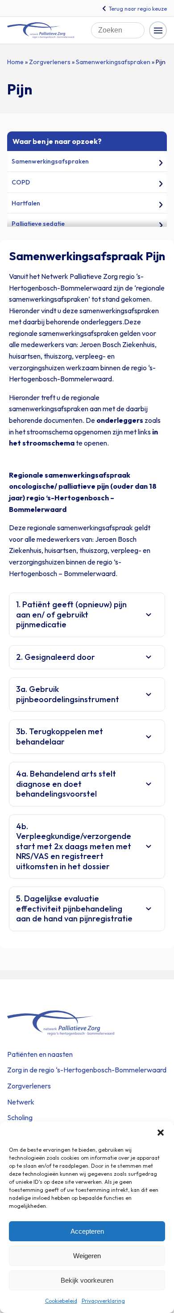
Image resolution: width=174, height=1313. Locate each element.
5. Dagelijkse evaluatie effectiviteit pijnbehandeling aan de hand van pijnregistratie (74, 908)
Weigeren (87, 1256)
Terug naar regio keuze (138, 8)
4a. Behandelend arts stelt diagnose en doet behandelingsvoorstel (66, 784)
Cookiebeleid (61, 1300)
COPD (21, 182)
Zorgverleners (49, 62)
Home (15, 62)
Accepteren (87, 1231)
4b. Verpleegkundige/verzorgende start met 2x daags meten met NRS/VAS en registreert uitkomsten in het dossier (73, 846)
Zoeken (140, 25)
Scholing (20, 1117)
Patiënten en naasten (40, 1054)
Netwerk (20, 1101)
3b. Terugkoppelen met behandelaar (59, 736)
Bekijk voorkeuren (87, 1280)
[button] (160, 1132)
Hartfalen (26, 203)
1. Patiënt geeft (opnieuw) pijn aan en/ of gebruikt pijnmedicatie (71, 614)
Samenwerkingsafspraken (113, 62)
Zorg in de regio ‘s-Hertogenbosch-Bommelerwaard (86, 1069)
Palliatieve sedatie (38, 224)
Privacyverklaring (103, 1300)
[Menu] (158, 30)
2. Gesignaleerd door (55, 657)
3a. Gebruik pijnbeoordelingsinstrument (67, 694)
